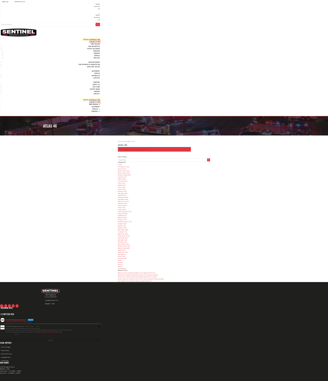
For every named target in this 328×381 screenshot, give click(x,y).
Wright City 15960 (123, 252)
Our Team (96, 87)
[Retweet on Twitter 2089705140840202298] (9, 334)
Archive (120, 165)
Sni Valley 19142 (122, 232)
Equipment (96, 71)
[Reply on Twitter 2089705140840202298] (6, 334)
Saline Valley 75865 (123, 230)
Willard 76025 (121, 250)
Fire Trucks (95, 44)
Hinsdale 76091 (122, 195)
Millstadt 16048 (122, 217)
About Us (96, 84)
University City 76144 (123, 236)
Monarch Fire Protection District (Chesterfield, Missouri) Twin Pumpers (137, 277)
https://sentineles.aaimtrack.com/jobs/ (48, 332)
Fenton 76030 (122, 189)
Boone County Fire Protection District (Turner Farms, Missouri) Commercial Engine (141, 279)
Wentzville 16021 (122, 242)
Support (96, 78)
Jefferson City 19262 (123, 201)
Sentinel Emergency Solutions (15, 326)
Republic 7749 (122, 226)
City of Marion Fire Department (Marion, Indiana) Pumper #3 (134, 281)
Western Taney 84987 (124, 248)
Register (98, 4)
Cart (99, 9)
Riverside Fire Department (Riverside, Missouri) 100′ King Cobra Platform (138, 275)
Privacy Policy (5, 350)
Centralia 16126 (122, 177)
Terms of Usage (5, 347)
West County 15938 (123, 244)
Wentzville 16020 (122, 240)
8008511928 (5, 1)
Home (119, 141)
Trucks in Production (91, 39)
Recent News (95, 89)
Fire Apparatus (94, 46)
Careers (97, 91)
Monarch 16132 (122, 220)
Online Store (95, 42)
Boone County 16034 (124, 171)
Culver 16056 (121, 183)
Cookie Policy (5, 361)
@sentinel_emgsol (29, 326)
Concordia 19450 (122, 181)
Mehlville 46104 (122, 215)
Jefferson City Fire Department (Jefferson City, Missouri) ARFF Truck (136, 273)
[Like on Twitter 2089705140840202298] (12, 334)
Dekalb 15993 (121, 185)
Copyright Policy (5, 357)
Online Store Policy (6, 354)
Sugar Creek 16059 (123, 234)
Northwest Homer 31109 (125, 222)
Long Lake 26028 (122, 213)
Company (96, 82)
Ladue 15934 (121, 207)
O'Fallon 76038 (122, 224)
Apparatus (96, 76)
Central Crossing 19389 (124, 175)
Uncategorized (122, 268)
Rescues (97, 58)
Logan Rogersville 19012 (124, 211)
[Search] (98, 24)
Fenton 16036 (122, 187)
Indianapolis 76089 (123, 197)
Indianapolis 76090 (123, 199)
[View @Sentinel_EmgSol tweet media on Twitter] (61, 332)
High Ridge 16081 (123, 193)
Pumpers (96, 51)
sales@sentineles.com (19, 1)
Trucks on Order (93, 49)
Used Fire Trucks (93, 67)
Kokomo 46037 (122, 205)
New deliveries (94, 62)
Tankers (97, 53)
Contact (96, 94)
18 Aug (37, 326)
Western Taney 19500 (124, 246)
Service (97, 73)
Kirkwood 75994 (122, 203)
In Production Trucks (123, 167)
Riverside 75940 (122, 228)
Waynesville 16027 (123, 238)
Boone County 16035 (124, 173)
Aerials (97, 55)
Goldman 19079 (122, 191)
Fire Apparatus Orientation (89, 64)
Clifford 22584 (122, 179)
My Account (97, 6)
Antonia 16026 (122, 169)
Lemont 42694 (122, 209)
